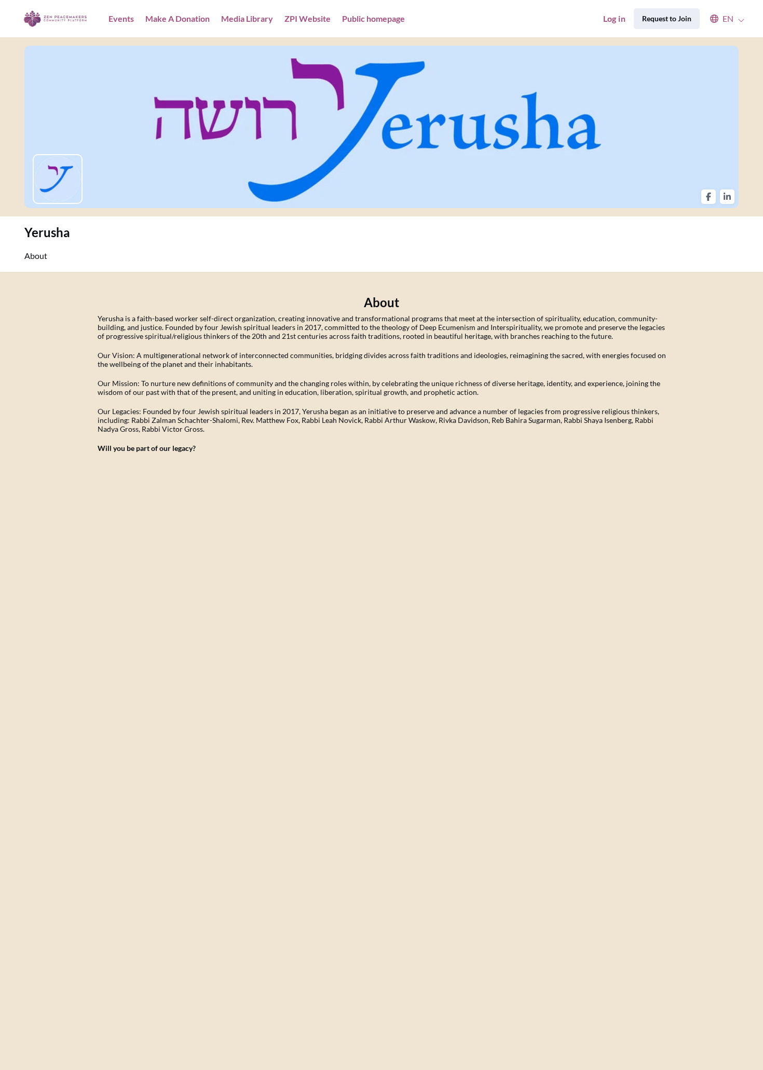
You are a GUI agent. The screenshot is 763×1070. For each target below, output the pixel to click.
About (35, 255)
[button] (722, 18)
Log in (614, 18)
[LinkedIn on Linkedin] (727, 196)
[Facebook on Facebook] (708, 196)
